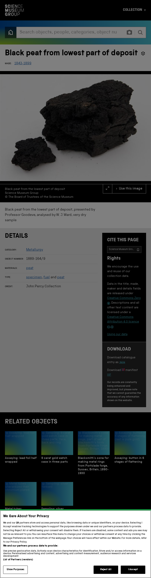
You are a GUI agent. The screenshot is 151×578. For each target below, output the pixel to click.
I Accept (133, 569)
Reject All (105, 569)
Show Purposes (15, 569)
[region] (75, 544)
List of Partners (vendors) (18, 560)
